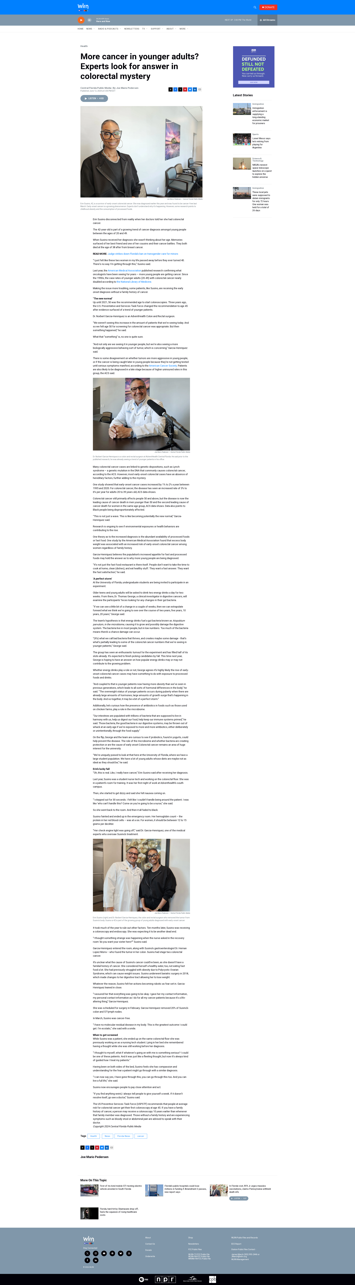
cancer (140, 1136)
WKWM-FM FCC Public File (199, 1259)
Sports (255, 134)
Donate (148, 1250)
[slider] (93, 20)
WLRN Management (240, 1259)
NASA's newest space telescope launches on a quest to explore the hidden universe (262, 171)
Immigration (258, 104)
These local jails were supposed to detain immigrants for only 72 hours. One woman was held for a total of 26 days (261, 201)
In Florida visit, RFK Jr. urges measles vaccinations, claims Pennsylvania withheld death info (250, 1189)
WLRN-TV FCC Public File (199, 1254)
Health (84, 46)
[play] (81, 20)
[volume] (89, 20)
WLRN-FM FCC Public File (199, 1257)
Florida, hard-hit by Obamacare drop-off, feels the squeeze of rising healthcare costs (119, 1212)
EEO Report (236, 1244)
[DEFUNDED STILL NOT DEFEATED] (253, 67)
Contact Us (150, 1244)
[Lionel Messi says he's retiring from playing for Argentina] (242, 139)
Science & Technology (257, 159)
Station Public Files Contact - (243, 1249)
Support (156, 29)
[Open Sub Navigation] (94, 29)
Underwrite (150, 1256)
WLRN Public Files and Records (244, 1238)
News (107, 1136)
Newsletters (131, 29)
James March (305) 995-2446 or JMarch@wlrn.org (245, 1255)
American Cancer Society (163, 365)
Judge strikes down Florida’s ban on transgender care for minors (143, 253)
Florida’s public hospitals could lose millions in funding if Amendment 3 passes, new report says (185, 1189)
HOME (81, 29)
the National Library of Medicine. (134, 281)
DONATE (270, 7)
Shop (190, 1238)
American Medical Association (124, 270)
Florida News (123, 1136)
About (170, 29)
